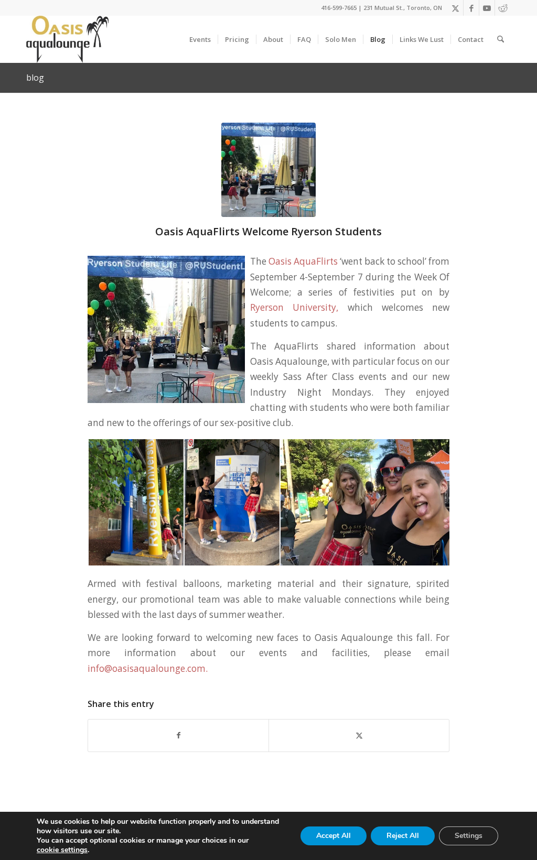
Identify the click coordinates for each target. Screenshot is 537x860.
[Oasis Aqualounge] (67, 39)
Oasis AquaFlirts (303, 261)
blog (35, 77)
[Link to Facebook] (471, 8)
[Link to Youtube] (487, 8)
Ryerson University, (294, 307)
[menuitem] (200, 39)
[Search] (500, 39)
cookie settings (62, 850)
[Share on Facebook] (178, 735)
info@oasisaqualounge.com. (149, 668)
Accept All (333, 836)
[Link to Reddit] (503, 8)
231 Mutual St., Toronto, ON (402, 8)
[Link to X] (455, 8)
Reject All (402, 836)
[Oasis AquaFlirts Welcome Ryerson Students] (268, 170)
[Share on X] (359, 735)
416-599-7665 (339, 8)
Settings (468, 836)
